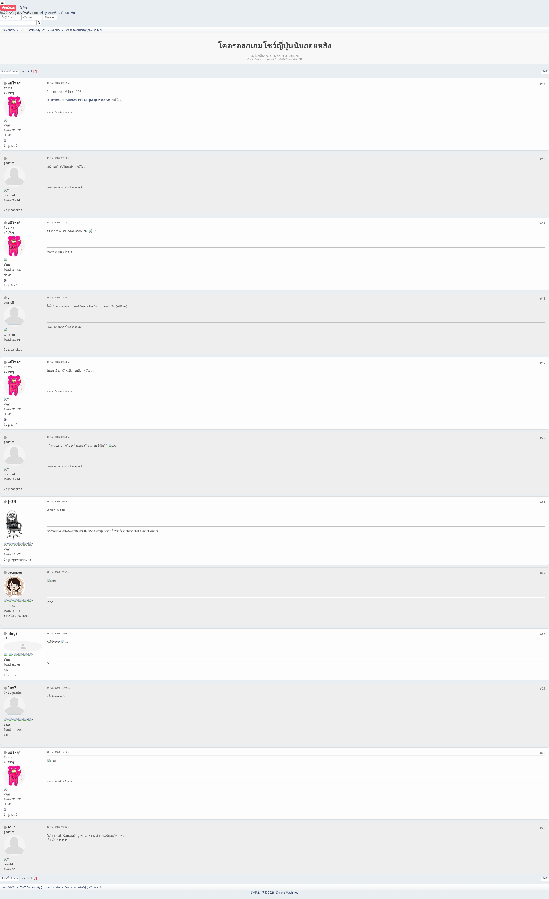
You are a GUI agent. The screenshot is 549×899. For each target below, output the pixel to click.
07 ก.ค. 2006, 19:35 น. (58, 827)
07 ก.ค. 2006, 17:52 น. (58, 572)
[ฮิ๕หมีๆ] (5, 141)
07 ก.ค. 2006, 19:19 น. (58, 752)
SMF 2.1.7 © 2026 (263, 892)
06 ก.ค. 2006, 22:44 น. (58, 361)
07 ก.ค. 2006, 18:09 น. (58, 687)
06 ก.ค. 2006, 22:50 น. (58, 437)
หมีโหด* (14, 83)
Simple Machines (287, 892)
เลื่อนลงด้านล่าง (9, 71)
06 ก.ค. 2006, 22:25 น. (58, 297)
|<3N (12, 501)
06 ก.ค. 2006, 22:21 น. (58, 222)
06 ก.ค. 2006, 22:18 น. (58, 158)
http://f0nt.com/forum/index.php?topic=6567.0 (78, 100)
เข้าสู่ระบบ (46, 13)
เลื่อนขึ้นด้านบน (9, 878)
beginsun (16, 572)
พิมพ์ (545, 71)
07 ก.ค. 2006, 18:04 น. (58, 633)
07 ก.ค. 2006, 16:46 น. (58, 501)
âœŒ (12, 687)
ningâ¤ (14, 633)
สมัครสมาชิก (67, 13)
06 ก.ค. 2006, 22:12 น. (58, 83)
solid (12, 827)
